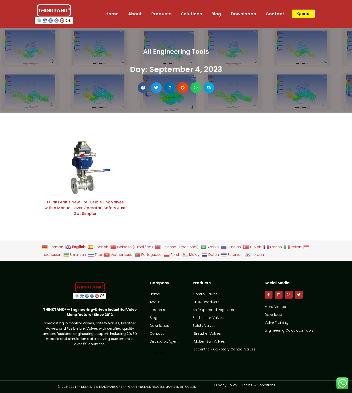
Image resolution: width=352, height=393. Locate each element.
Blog (216, 14)
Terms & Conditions (258, 385)
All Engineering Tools (176, 51)
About (135, 14)
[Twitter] (299, 295)
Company (159, 283)
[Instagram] (289, 295)
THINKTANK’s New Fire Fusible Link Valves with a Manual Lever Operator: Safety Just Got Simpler (85, 207)
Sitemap (157, 352)
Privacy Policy (225, 385)
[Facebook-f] (269, 295)
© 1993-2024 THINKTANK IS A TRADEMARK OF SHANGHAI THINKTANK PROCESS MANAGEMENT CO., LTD (126, 387)
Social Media (277, 283)
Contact (275, 14)
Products (161, 14)
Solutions (191, 14)
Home (112, 14)
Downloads (243, 14)
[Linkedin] (279, 295)
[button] (143, 87)
